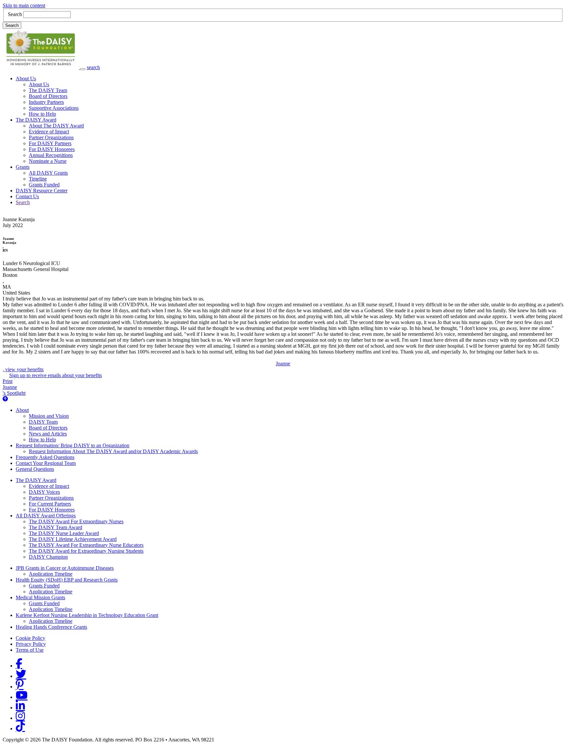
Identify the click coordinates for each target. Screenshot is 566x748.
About (22, 410)
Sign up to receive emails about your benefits (55, 375)
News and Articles (48, 433)
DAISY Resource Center (41, 190)
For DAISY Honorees (52, 149)
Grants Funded (44, 184)
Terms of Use (30, 650)
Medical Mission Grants (40, 597)
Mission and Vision (49, 416)
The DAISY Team (48, 90)
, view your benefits (146, 366)
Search (15, 14)
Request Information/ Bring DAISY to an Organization (72, 445)
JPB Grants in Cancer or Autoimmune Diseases (65, 568)
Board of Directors (48, 96)
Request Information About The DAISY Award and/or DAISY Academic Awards (113, 451)
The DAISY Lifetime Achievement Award (73, 539)
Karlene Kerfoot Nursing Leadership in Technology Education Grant (87, 615)
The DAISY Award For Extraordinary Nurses (76, 521)
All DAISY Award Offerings (46, 515)
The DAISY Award (36, 120)
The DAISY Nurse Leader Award (64, 533)
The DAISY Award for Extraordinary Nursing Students (86, 551)
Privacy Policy (31, 644)
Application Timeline (50, 574)
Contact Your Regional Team (46, 463)
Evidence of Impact (49, 131)
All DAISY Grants (48, 173)
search (93, 67)
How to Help (42, 114)
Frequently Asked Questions (45, 457)
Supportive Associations (54, 108)
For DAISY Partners (50, 143)
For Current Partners (50, 504)
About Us (26, 78)
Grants (22, 167)
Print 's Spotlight (14, 387)
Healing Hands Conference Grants (51, 627)
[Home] (41, 67)
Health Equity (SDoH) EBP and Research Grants (67, 580)
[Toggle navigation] (82, 69)
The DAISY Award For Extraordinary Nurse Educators (86, 545)
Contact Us (27, 196)
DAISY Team (43, 422)
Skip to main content (24, 5)
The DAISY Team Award (55, 527)
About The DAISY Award (56, 125)
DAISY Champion (48, 557)
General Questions (35, 469)
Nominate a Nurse (47, 161)
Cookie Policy (30, 638)
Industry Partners (46, 102)
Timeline (38, 179)
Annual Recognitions (51, 155)
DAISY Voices (44, 492)
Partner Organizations (51, 137)
